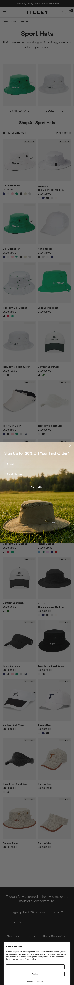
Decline (35, 974)
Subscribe (37, 487)
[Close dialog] (70, 445)
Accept (35, 966)
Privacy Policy (30, 959)
